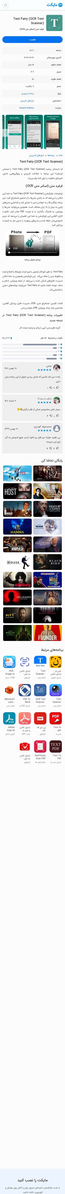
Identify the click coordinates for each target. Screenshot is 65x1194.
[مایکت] (55, 7)
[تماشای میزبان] (17, 492)
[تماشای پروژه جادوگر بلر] (47, 616)
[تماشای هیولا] (17, 634)
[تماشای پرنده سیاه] (47, 563)
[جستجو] (5, 5)
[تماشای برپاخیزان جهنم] (17, 598)
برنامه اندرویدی (27, 93)
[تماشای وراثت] (47, 474)
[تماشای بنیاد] (47, 598)
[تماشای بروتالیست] (17, 510)
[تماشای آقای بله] (17, 474)
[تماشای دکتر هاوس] (17, 563)
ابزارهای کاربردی (27, 100)
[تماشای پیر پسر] (17, 581)
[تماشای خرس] (47, 527)
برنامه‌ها (51, 155)
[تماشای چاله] (17, 616)
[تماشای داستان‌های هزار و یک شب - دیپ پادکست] (47, 581)
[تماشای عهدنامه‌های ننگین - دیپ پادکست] (47, 492)
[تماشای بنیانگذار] (47, 634)
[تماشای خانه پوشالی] (47, 510)
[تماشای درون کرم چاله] (47, 545)
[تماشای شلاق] (17, 545)
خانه (61, 155)
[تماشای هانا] (17, 527)
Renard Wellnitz (27, 108)
